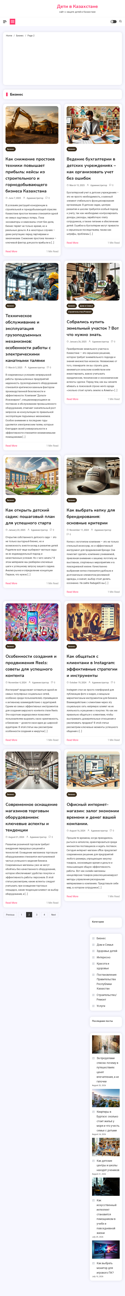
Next (53, 915)
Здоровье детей (107, 951)
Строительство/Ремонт (79, 312)
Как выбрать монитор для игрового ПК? (105, 1268)
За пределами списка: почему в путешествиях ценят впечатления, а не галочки (108, 1070)
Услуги (101, 1005)
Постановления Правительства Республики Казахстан (106, 981)
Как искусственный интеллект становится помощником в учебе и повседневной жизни (106, 1216)
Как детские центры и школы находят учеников (108, 1165)
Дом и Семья (86, 306)
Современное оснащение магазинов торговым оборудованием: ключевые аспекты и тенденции (31, 817)
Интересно (103, 957)
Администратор (35, 198)
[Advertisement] (62, 60)
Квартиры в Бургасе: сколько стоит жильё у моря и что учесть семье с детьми (108, 1121)
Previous (10, 915)
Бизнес (10, 149)
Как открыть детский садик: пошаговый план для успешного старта (30, 516)
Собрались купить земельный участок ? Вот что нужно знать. (93, 328)
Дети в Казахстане (77, 6)
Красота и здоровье (103, 966)
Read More (11, 251)
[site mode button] (114, 21)
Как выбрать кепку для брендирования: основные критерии (91, 516)
